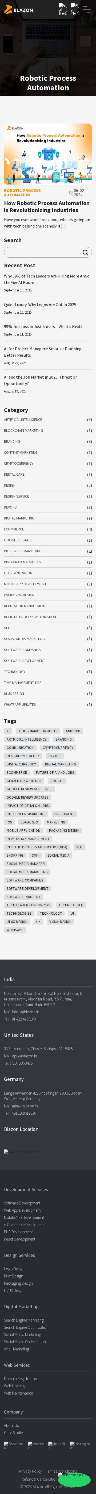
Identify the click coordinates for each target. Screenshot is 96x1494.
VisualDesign (60, 921)
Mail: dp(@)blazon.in (20, 1055)
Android (73, 731)
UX (38, 921)
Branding (12, 441)
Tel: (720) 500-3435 (18, 1063)
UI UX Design (14, 693)
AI (8, 731)
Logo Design (14, 1268)
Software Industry (24, 897)
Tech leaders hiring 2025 (28, 905)
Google (57, 781)
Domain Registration (20, 1378)
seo (79, 847)
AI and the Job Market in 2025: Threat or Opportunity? (40, 380)
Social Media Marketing (24, 639)
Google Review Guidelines (29, 789)
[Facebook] (14, 1445)
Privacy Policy (30, 1471)
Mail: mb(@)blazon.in (21, 1105)
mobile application (23, 830)
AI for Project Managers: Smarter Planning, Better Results (43, 352)
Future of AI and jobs (55, 772)
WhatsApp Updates (20, 704)
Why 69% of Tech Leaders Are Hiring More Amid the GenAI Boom (46, 279)
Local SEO (29, 822)
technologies (19, 913)
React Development (19, 1239)
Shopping (15, 855)
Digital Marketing (19, 518)
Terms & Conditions (61, 1471)
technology (51, 913)
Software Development (24, 661)
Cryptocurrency (18, 463)
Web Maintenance (18, 1393)
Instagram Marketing (22, 562)
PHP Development (18, 1231)
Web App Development (22, 1210)
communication (20, 747)
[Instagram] (81, 1445)
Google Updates (18, 540)
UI (72, 913)
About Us (11, 1425)
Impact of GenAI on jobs (28, 805)
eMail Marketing (16, 1348)
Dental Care (14, 474)
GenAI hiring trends (24, 781)
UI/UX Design (14, 1290)
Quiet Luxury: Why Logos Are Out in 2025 (40, 304)
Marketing (56, 822)
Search (13, 240)
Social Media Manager (26, 863)
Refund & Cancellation (40, 1479)
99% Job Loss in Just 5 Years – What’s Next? (43, 326)
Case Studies (14, 1432)
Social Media (59, 855)
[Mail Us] (75, 9)
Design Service (16, 496)
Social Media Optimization (25, 1341)
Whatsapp (15, 930)
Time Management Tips (23, 682)
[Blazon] (18, 9)
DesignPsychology (23, 756)
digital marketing (60, 764)
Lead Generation (18, 573)
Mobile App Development (25, 584)
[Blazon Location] (48, 1151)
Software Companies (22, 650)
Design (9, 485)
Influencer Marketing (23, 551)
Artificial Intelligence (23, 419)
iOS (9, 822)
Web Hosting (14, 1385)
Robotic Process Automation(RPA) (37, 847)
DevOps (10, 507)
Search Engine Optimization (26, 1327)
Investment (64, 814)
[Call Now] (63, 9)
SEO (7, 628)
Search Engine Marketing (24, 1320)
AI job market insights (37, 731)
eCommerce (14, 529)
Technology (14, 671)
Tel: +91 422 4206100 (20, 1019)
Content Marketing (21, 452)
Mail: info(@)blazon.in (21, 1011)
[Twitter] (36, 1445)
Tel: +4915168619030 (20, 1113)
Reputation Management (25, 606)
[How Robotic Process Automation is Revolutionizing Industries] (48, 183)
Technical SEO (71, 905)
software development (27, 888)
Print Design (13, 1276)
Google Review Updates (27, 797)
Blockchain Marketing (23, 430)
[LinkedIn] (57, 1445)
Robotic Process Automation (30, 617)
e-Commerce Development (25, 1224)
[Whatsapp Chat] (74, 1480)
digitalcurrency (21, 764)
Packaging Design (19, 595)
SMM (35, 855)
